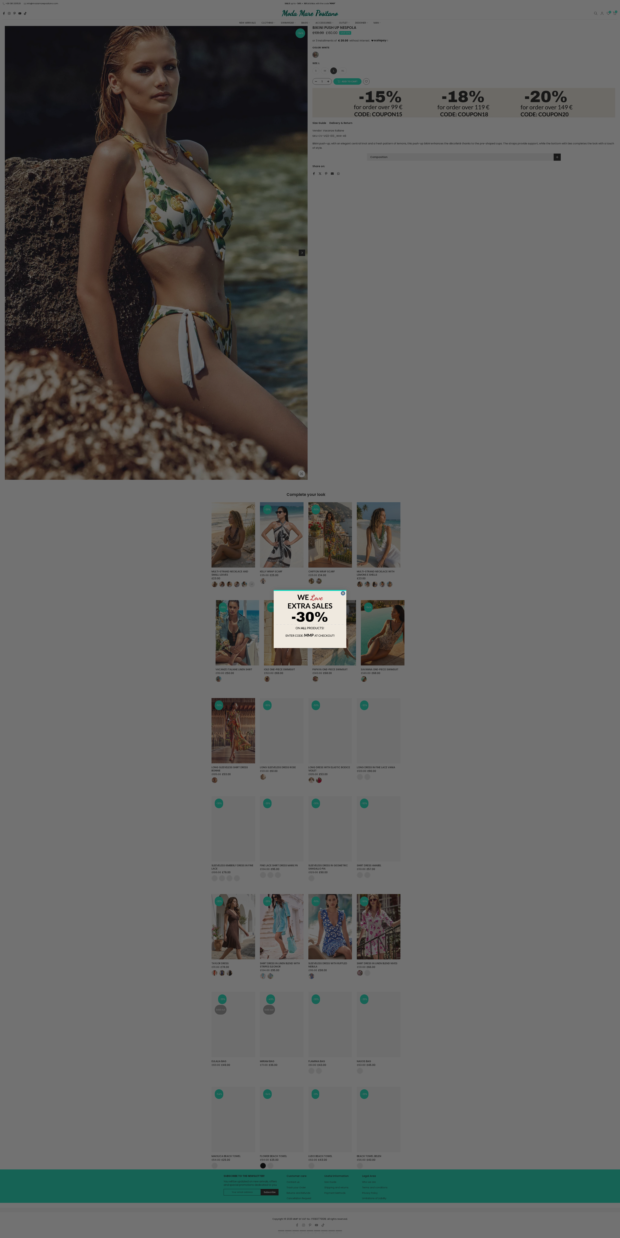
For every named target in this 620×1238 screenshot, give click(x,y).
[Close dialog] (343, 593)
